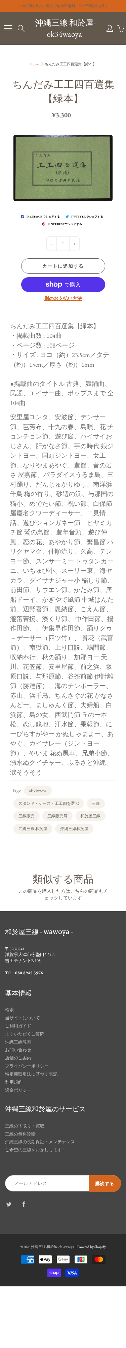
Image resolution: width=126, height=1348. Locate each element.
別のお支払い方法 (63, 298)
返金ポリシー (18, 1090)
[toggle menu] (8, 28)
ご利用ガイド (18, 1026)
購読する (104, 1183)
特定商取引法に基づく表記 (31, 1074)
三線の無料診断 (20, 1134)
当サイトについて (22, 1018)
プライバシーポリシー (27, 1066)
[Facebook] (24, 1204)
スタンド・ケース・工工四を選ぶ (48, 803)
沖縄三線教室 (18, 1042)
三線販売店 (57, 816)
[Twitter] (8, 1204)
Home (34, 64)
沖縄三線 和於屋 (32, 828)
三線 (96, 803)
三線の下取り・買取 (24, 1126)
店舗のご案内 (18, 1058)
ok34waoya (38, 790)
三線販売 (26, 816)
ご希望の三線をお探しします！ (35, 1150)
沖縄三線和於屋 (74, 828)
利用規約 (14, 1082)
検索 (9, 1010)
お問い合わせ (18, 1050)
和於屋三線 (90, 816)
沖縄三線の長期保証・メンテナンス (40, 1142)
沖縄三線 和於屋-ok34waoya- (65, 28)
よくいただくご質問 (24, 1034)
